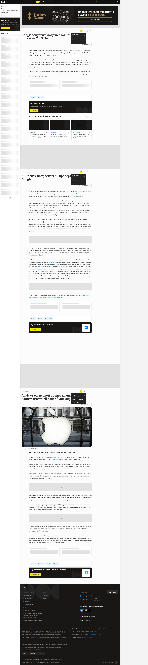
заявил (67, 254)
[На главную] (4, 2)
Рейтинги (44, 2)
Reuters (53, 55)
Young (83, 2)
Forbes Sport (32, 132)
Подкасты (58, 2)
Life (68, 2)
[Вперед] (94, 85)
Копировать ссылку (85, 44)
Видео (64, 2)
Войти (112, 2)
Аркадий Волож (40, 254)
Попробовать (75, 42)
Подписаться (34, 110)
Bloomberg (62, 254)
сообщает (55, 435)
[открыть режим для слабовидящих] (81, 31)
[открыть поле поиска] (117, 2)
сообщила (45, 511)
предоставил (53, 249)
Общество (53, 132)
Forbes (76, 196)
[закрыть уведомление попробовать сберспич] (84, 35)
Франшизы (51, 2)
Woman (73, 2)
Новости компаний (77, 132)
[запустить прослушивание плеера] (84, 31)
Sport (78, 2)
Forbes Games (33, 2)
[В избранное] (49, 82)
